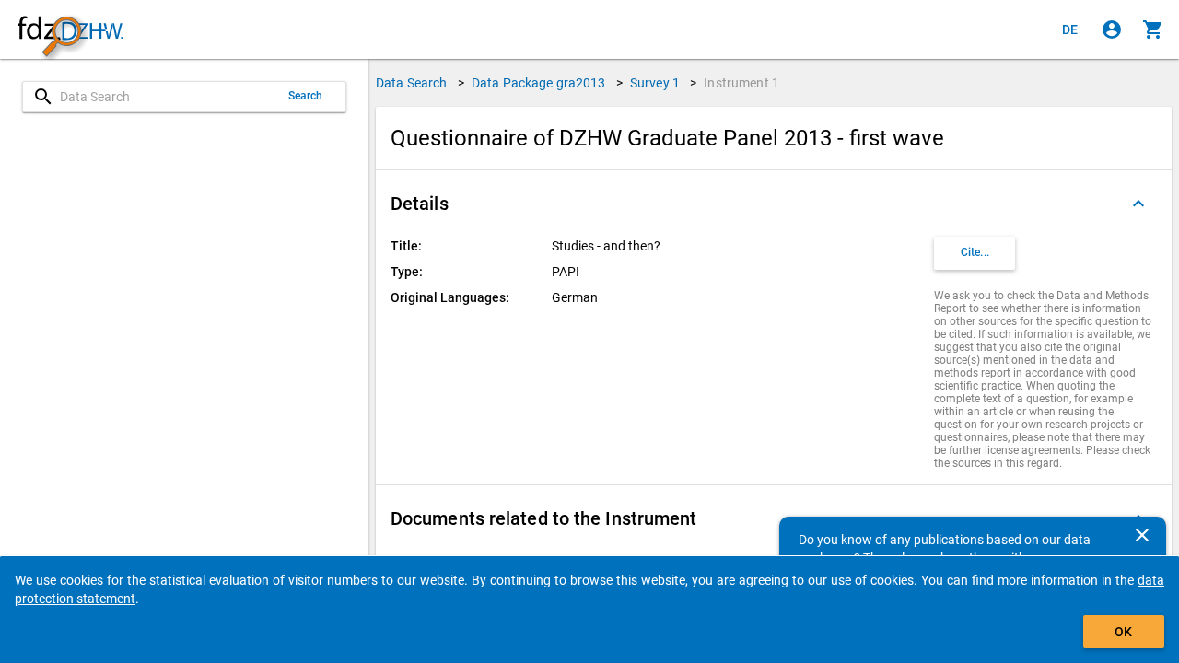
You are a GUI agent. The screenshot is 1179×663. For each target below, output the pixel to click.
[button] (774, 203)
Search (305, 95)
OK (1123, 631)
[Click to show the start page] (70, 30)
